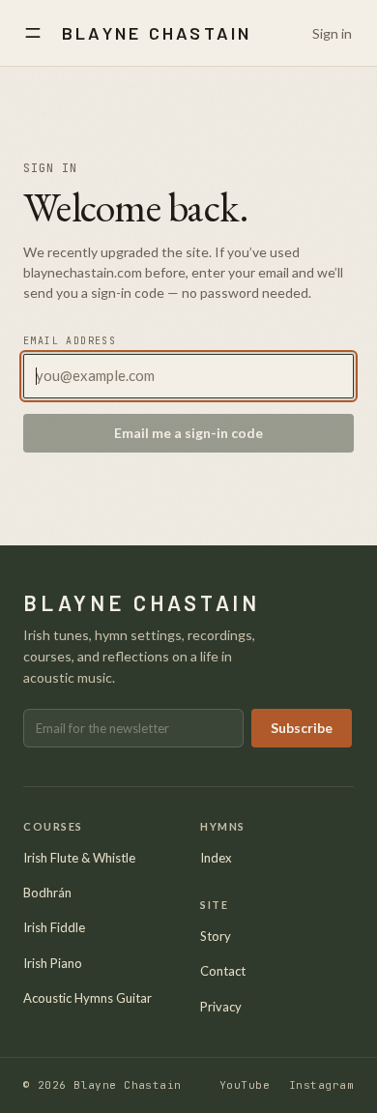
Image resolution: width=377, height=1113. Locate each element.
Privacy (221, 1006)
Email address (69, 341)
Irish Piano (52, 963)
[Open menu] (32, 32)
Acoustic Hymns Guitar (87, 998)
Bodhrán (47, 892)
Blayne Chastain (157, 33)
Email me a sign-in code (188, 433)
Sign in (332, 33)
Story (215, 936)
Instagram (321, 1085)
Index (216, 857)
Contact (223, 971)
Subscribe (302, 727)
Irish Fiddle (54, 927)
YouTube (244, 1085)
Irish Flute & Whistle (79, 857)
